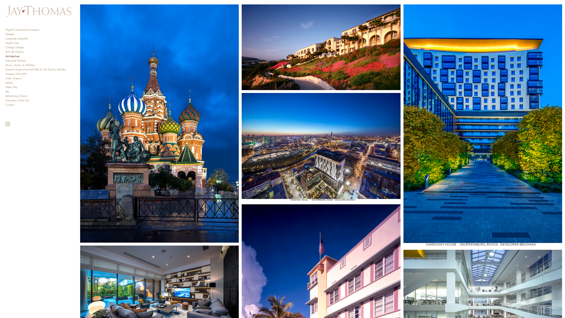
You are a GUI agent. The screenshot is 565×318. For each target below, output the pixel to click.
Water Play (11, 87)
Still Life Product (15, 52)
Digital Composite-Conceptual (22, 30)
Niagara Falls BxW (16, 74)
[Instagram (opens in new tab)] (8, 124)
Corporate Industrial (17, 39)
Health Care (12, 43)
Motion (9, 83)
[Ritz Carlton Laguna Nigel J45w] (321, 47)
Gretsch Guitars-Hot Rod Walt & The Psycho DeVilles (36, 70)
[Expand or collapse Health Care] (22, 43)
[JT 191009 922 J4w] (482, 125)
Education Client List (17, 100)
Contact (10, 105)
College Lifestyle (15, 47)
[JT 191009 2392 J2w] (321, 147)
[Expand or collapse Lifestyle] (17, 34)
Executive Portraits (16, 61)
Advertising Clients (16, 96)
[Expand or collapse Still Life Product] (27, 52)
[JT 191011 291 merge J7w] (159, 123)
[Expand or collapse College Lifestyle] (27, 47)
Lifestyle (10, 34)
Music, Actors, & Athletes (20, 65)
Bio (7, 92)
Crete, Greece (13, 78)
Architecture (12, 56)
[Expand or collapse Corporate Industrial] (31, 38)
